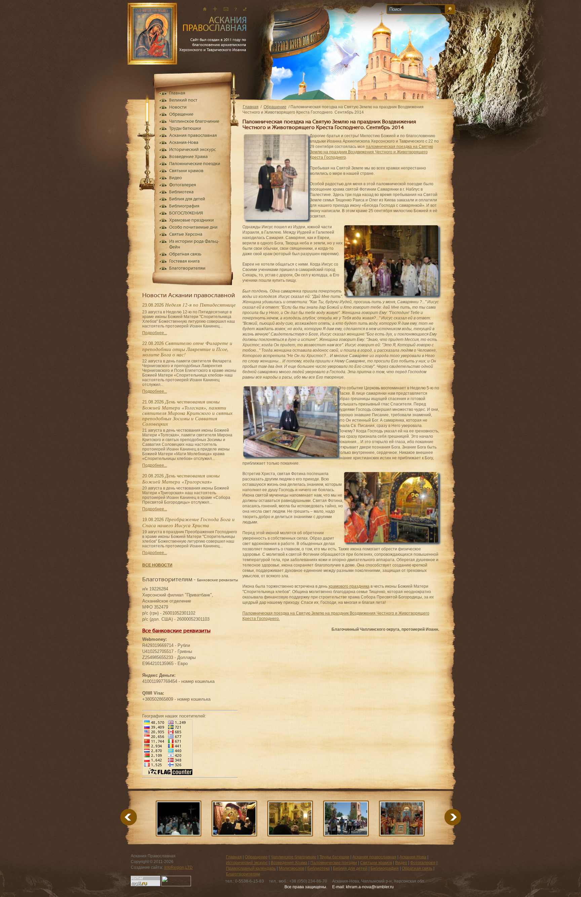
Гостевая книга (184, 261)
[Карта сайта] (215, 9)
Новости (178, 107)
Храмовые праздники (191, 220)
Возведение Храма (188, 156)
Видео (175, 178)
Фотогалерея (182, 185)
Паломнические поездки (194, 163)
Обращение (275, 107)
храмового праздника (349, 586)
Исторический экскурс (192, 149)
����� (444, 817)
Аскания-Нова (183, 142)
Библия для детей (187, 199)
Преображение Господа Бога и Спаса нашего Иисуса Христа (188, 522)
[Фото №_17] (402, 818)
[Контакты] (244, 9)
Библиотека (181, 192)
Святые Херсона (185, 234)
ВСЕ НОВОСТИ (157, 565)
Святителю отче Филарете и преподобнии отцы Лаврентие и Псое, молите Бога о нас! (187, 349)
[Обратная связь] (236, 9)
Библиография (184, 206)
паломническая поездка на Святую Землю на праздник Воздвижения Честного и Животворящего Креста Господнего (371, 152)
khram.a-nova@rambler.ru (370, 887)
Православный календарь (251, 868)
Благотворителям (187, 268)
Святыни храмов (186, 170)
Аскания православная (193, 135)
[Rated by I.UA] (176, 885)
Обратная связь (185, 254)
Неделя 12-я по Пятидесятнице (200, 304)
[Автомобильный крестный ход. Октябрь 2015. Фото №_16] (178, 818)
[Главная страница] (204, 9)
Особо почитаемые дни (193, 227)
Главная (251, 107)
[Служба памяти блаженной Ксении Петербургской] (290, 818)
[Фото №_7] (346, 818)
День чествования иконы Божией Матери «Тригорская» (181, 478)
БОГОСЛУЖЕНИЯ (186, 213)
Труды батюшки (185, 128)
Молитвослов (291, 868)
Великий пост (183, 100)
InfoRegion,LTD (178, 867)
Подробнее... (154, 332)
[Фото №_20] (234, 818)
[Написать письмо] (226, 9)
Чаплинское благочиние (194, 121)
